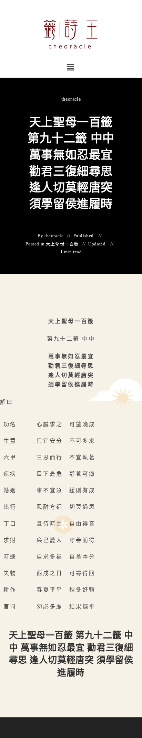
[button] (70, 67)
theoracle (71, 99)
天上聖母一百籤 (62, 243)
